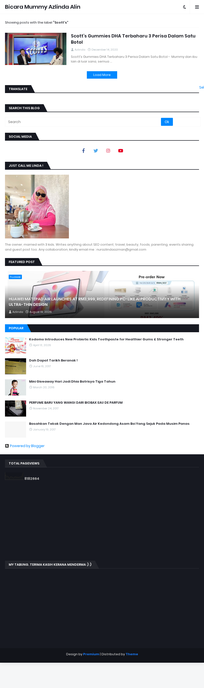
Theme (132, 654)
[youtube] (121, 151)
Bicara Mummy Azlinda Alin (42, 7)
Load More (102, 74)
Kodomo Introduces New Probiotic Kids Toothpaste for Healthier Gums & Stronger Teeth (106, 339)
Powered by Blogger (27, 446)
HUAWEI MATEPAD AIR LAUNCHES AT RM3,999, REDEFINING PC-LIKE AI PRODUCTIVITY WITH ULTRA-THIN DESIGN (94, 301)
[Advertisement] (102, 521)
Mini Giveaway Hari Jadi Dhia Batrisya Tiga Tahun (72, 381)
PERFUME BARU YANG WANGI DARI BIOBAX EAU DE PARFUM (76, 402)
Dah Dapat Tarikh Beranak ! (53, 360)
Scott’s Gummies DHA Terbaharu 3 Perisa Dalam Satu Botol (133, 39)
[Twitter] (96, 151)
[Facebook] (83, 151)
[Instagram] (108, 151)
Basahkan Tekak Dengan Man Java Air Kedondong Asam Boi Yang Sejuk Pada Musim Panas (109, 424)
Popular (16, 328)
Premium (91, 654)
